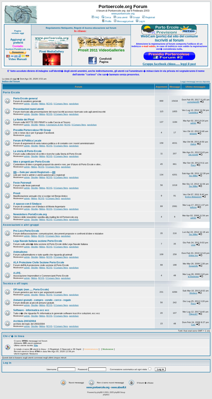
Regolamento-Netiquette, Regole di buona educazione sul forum (81, 28)
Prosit (16, 193)
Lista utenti (122, 17)
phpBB (99, 392)
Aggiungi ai (17, 39)
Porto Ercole (11, 92)
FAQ (97, 17)
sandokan (74, 103)
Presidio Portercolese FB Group (32, 130)
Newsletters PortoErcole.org (30, 214)
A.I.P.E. (17, 273)
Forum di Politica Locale (27, 140)
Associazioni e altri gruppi (21, 224)
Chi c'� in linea (13, 336)
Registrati (150, 17)
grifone (193, 207)
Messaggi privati (125, 21)
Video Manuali (17, 59)
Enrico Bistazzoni (193, 197)
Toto (36, 345)
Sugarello (193, 266)
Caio (193, 324)
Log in (142, 21)
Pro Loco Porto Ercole (26, 230)
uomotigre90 (193, 102)
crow (193, 245)
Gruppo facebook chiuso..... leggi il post (169, 63)
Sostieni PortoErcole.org (17, 49)
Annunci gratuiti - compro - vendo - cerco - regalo (42, 300)
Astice (193, 144)
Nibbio (42, 103)
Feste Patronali (22, 182)
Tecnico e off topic (15, 283)
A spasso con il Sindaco (27, 203)
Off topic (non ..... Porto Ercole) (31, 289)
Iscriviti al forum (169, 40)
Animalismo (20, 252)
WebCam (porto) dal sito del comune (169, 36)
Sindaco (193, 293)
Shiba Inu (193, 255)
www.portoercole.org (123, 13)
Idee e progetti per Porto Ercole (31, 161)
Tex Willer (193, 176)
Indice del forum (11, 81)
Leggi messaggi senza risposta (195, 81)
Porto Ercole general (25, 98)
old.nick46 (193, 154)
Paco (193, 165)
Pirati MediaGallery (51, 51)
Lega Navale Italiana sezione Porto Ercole (37, 241)
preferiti (17, 42)
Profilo (108, 21)
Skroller (34, 103)
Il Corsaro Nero (61, 103)
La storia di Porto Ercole (27, 151)
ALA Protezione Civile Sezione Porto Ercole (38, 262)
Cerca (108, 17)
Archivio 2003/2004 (24, 321)
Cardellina (193, 112)
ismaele (193, 133)
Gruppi (136, 17)
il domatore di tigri (54, 125)
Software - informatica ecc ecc (31, 310)
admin (27, 103)
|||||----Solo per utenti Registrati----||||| (34, 172)
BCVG (49, 103)
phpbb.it (106, 394)
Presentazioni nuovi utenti (28, 109)
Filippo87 (193, 314)
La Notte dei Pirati (23, 119)
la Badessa (193, 276)
